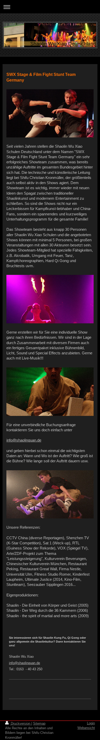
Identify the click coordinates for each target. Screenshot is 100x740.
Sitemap (39, 723)
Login (91, 723)
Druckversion (20, 723)
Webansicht (86, 728)
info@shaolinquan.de (23, 440)
